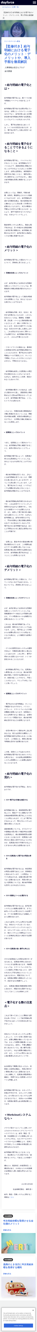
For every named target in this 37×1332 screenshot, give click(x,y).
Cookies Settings (18, 1325)
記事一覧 (15, 7)
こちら (11, 1197)
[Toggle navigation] (34, 2)
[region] (18, 1319)
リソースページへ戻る (12, 41)
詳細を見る (7, 1230)
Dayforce (7, 7)
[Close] (33, 1310)
